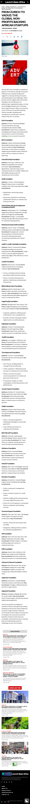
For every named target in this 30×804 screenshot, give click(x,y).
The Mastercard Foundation (11, 352)
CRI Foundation (7, 534)
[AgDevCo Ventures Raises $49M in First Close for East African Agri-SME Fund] (15, 723)
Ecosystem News (7, 647)
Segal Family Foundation (10, 301)
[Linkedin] (14, 36)
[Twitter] (6, 36)
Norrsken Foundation (9, 477)
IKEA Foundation (7, 140)
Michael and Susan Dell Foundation (13, 225)
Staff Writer (7, 33)
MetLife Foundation (8, 464)
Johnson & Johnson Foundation (12, 562)
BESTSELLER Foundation (10, 433)
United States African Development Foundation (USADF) (13, 206)
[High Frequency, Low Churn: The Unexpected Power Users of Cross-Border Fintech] (15, 748)
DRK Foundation (7, 549)
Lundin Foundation (8, 262)
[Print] (18, 36)
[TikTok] (9, 782)
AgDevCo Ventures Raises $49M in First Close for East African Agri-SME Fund (15, 649)
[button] (26, 800)
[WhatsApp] (10, 36)
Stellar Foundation (7, 406)
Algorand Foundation (8, 591)
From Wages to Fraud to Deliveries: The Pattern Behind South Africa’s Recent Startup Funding (14, 675)
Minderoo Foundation (9, 448)
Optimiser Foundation (9, 578)
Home (3, 6)
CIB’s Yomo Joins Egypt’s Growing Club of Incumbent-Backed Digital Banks (15, 636)
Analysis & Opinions (11, 6)
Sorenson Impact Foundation (11, 511)
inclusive (10, 136)
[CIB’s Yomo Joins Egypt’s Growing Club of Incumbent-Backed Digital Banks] (15, 697)
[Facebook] (3, 36)
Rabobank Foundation (9, 324)
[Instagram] (4, 782)
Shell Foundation (7, 179)
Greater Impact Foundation (10, 389)
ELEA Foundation (7, 120)
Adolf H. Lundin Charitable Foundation (14, 244)
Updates (15, 28)
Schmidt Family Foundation (11, 159)
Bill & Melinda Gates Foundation (12, 286)
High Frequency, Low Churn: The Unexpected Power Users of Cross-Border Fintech (14, 662)
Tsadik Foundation (8, 337)
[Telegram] (21, 36)
